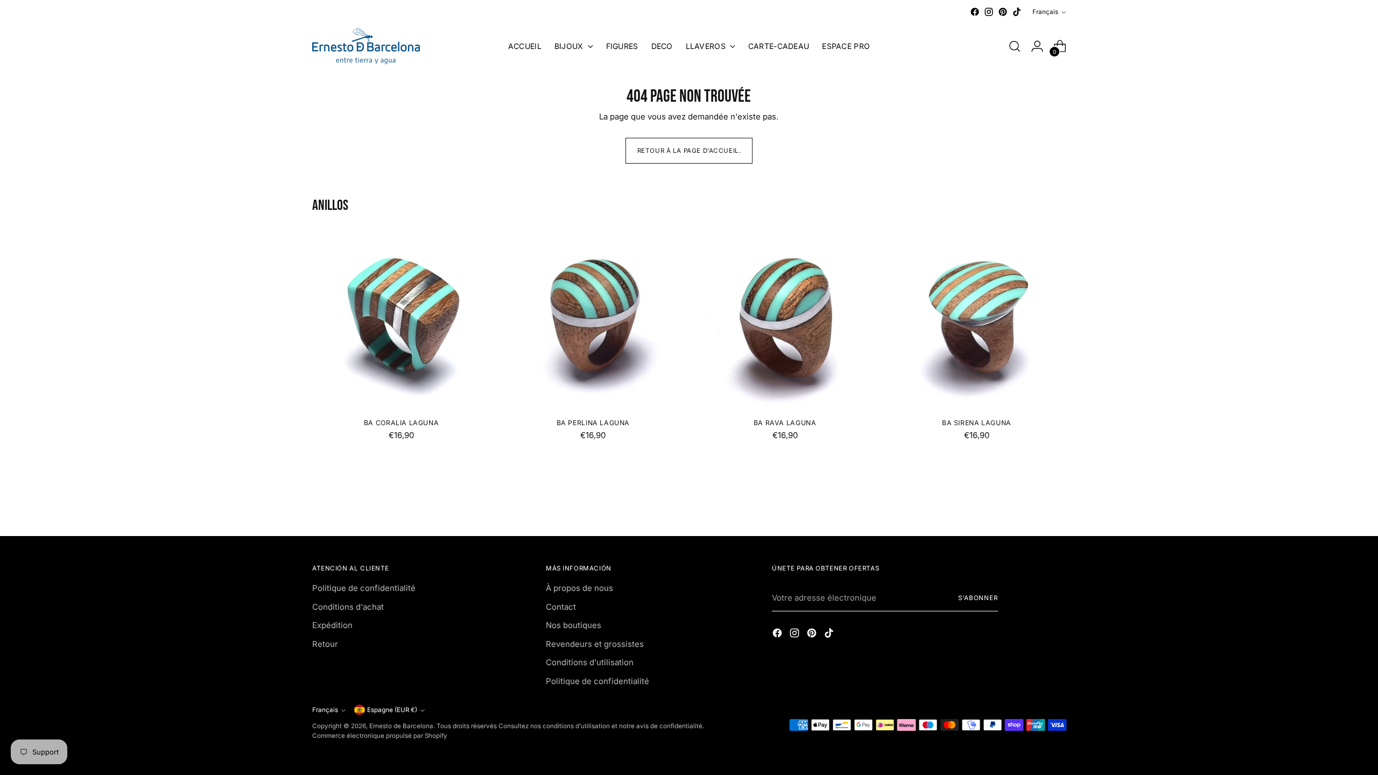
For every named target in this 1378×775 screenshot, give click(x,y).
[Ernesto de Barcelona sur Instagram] (989, 12)
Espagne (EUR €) (392, 710)
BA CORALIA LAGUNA (401, 423)
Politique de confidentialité (364, 588)
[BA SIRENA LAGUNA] (977, 320)
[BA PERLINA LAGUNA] (593, 320)
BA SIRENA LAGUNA (976, 423)
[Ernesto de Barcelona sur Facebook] (975, 12)
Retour (325, 644)
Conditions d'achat (348, 607)
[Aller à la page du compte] (1037, 46)
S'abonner (978, 598)
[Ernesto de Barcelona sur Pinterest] (1003, 12)
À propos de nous (579, 588)
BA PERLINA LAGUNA (593, 423)
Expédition (332, 625)
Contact (561, 607)
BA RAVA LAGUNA (785, 423)
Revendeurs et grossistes (595, 644)
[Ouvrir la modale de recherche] (1014, 46)
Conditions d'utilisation (590, 662)
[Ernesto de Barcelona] (366, 46)
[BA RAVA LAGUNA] (784, 320)
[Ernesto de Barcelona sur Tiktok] (1017, 12)
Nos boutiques (573, 625)
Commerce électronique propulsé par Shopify (379, 735)
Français (1045, 12)
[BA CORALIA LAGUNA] (401, 320)
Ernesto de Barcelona (401, 726)
